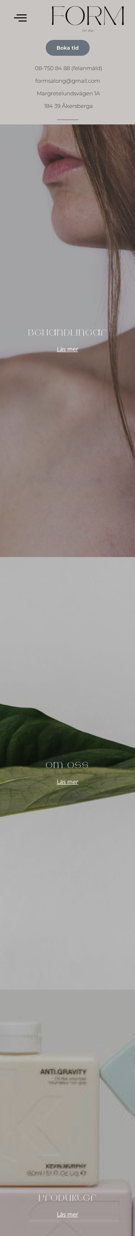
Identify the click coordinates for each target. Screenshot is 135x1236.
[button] (20, 18)
